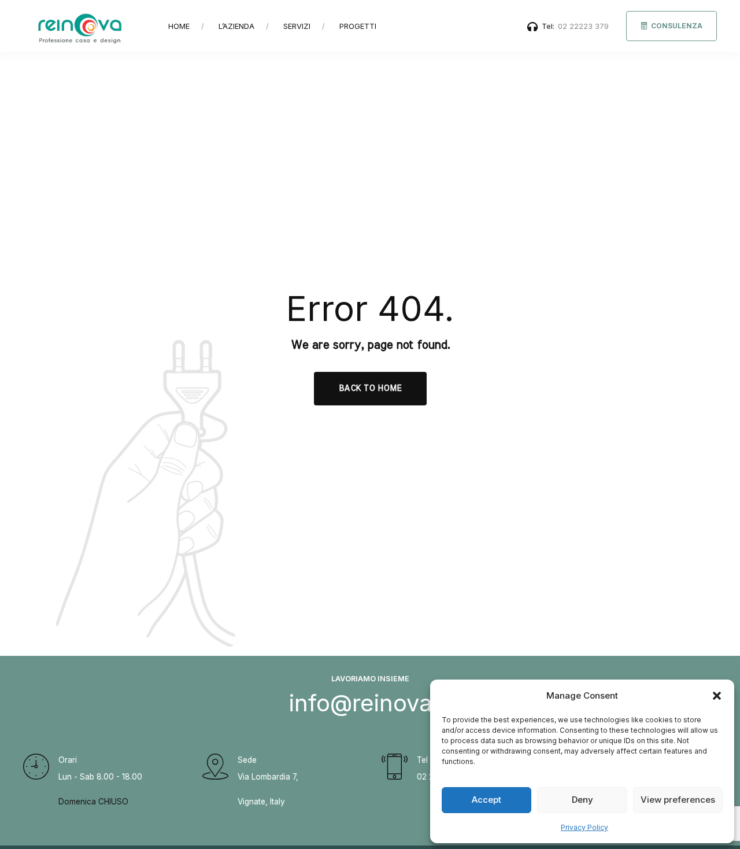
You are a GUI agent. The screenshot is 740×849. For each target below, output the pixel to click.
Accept (486, 799)
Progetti (357, 26)
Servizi (296, 26)
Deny (582, 799)
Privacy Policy (584, 827)
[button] (717, 696)
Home (179, 26)
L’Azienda (236, 26)
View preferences (678, 799)
